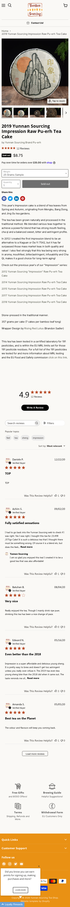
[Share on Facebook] (4, 198)
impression (38, 437)
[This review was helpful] (56, 691)
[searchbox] (19, 423)
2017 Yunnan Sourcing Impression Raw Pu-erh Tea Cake (34, 295)
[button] (24, 904)
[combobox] (51, 445)
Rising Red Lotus (34, 328)
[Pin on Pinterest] (22, 198)
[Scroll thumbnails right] (65, 113)
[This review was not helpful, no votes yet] (62, 495)
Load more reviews (35, 753)
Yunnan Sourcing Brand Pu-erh (23, 142)
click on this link (58, 357)
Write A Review (35, 407)
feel (8, 437)
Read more (27, 546)
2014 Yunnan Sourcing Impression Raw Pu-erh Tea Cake (34, 282)
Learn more (20, 890)
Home (5, 31)
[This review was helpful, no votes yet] (56, 627)
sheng (25, 437)
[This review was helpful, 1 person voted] (56, 495)
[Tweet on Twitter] (10, 198)
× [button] (39, 866)
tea (16, 437)
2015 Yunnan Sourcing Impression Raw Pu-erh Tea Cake (34, 288)
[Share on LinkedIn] (16, 198)
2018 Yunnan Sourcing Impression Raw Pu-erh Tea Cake (34, 301)
